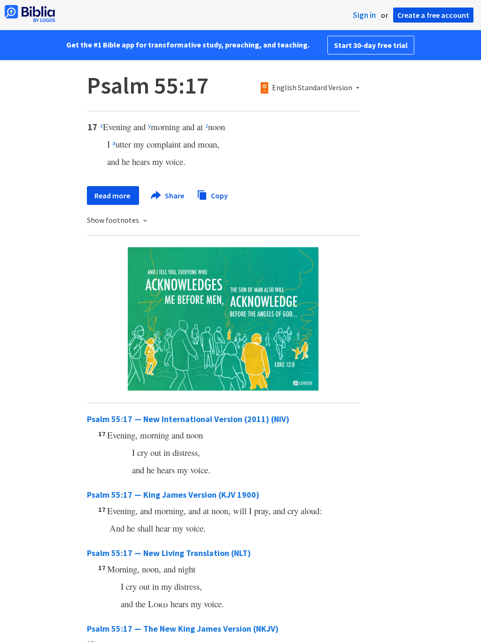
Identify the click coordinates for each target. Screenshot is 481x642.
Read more (113, 195)
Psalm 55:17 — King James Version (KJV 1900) (173, 494)
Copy (218, 195)
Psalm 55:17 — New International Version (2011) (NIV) (188, 419)
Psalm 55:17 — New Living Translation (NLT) (169, 553)
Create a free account (433, 15)
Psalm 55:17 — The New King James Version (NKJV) (183, 628)
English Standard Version (312, 88)
